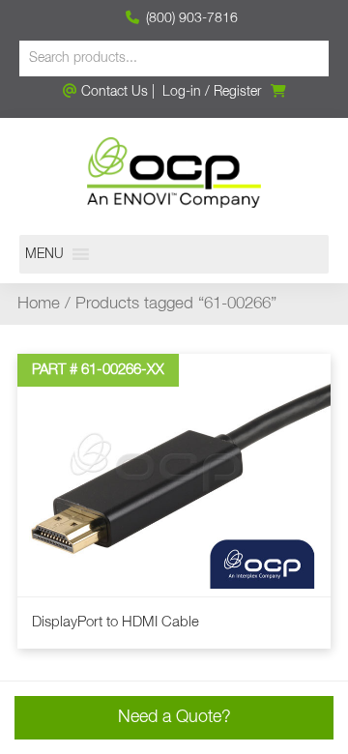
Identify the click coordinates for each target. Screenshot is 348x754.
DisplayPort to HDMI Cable (115, 622)
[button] (44, 254)
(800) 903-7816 (190, 18)
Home (38, 304)
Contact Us (112, 92)
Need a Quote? (174, 717)
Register (237, 92)
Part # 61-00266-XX (98, 369)
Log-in (181, 92)
